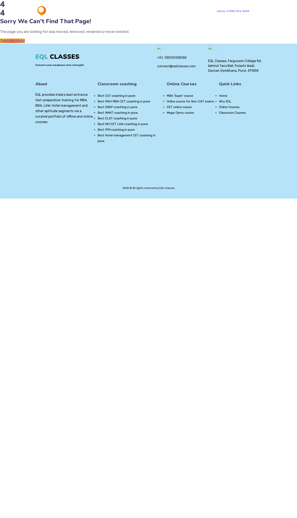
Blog (158, 11)
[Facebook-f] (43, 133)
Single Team (193, 11)
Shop (170, 11)
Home (94, 11)
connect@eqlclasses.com (176, 66)
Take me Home (12, 41)
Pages (112, 11)
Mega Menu (136, 11)
